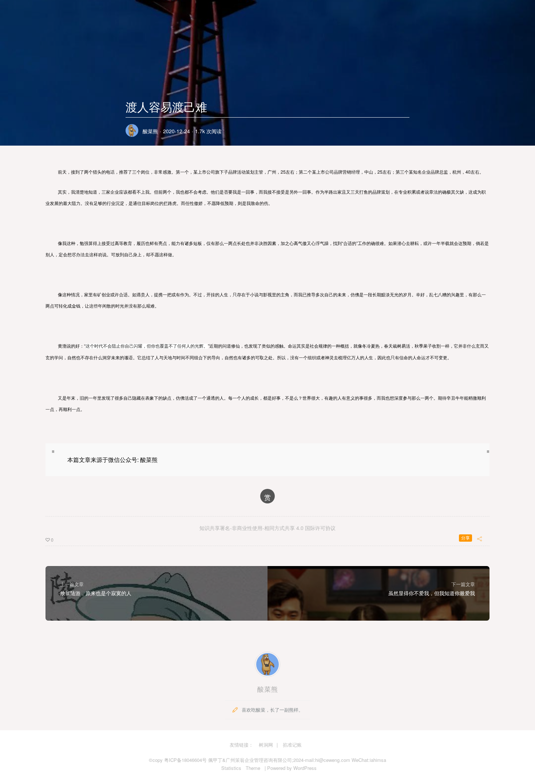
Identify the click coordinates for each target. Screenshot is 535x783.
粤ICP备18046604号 (185, 759)
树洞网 (266, 744)
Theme (253, 767)
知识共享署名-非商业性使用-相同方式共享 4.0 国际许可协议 (267, 527)
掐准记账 (292, 744)
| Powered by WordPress (291, 767)
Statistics (231, 767)
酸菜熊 (150, 131)
